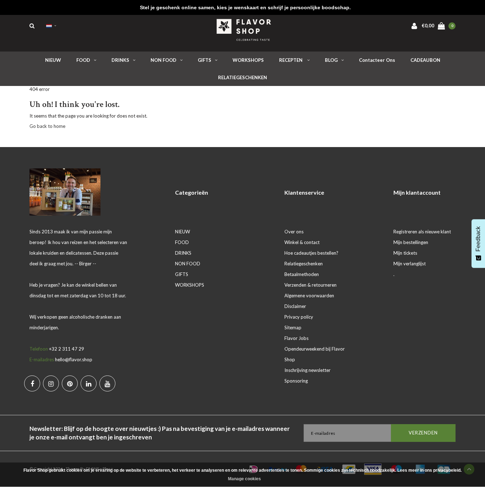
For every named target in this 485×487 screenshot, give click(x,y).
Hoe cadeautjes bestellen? (311, 253)
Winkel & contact (302, 242)
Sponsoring (296, 381)
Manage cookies (244, 478)
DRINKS (120, 60)
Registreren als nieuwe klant (422, 231)
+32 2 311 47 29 (66, 349)
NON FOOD (163, 60)
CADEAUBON (425, 60)
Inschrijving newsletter (307, 370)
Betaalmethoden (301, 274)
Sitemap (292, 327)
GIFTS (204, 60)
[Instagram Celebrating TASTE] (51, 383)
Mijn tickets (405, 253)
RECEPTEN (291, 60)
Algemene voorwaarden (309, 295)
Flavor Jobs (296, 338)
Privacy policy (298, 317)
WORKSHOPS (248, 60)
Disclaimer (295, 306)
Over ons (294, 231)
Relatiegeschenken (303, 263)
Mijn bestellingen (410, 242)
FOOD (83, 60)
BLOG (331, 60)
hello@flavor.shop (73, 359)
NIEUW (53, 60)
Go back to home (47, 126)
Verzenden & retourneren (310, 285)
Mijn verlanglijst (409, 263)
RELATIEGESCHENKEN (242, 77)
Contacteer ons (377, 60)
